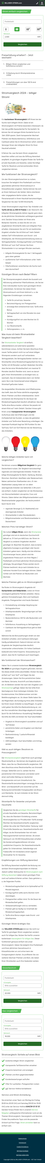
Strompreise (36, 532)
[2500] (16, 29)
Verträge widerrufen (22, 1155)
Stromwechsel (7, 688)
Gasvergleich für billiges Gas (23, 939)
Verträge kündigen (22, 1151)
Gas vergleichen (10, 1011)
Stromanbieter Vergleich (14, 343)
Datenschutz (22, 1138)
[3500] (28, 29)
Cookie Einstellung (22, 1147)
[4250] (39, 29)
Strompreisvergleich (13, 758)
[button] (22, 22)
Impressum (22, 1142)
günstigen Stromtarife (27, 810)
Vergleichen (22, 44)
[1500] (5, 29)
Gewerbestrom (9, 968)
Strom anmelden (26, 1123)
